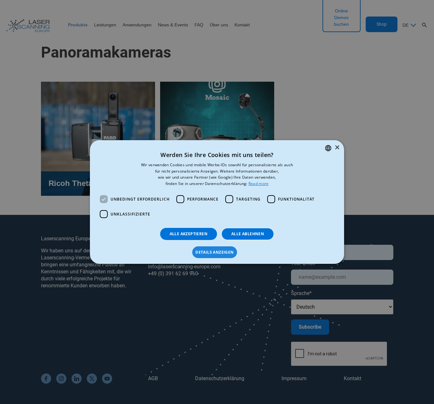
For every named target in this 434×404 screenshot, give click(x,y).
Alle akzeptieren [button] (188, 233)
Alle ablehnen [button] (247, 233)
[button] (217, 252)
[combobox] (328, 148)
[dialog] (217, 202)
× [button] (337, 147)
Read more (258, 183)
